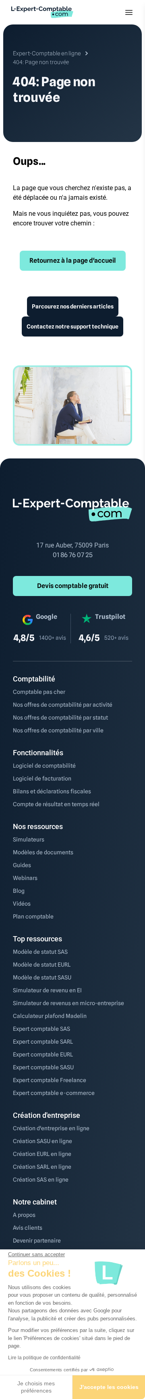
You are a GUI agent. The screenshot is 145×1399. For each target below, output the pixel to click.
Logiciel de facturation (42, 778)
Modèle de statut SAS (40, 952)
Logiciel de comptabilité (44, 765)
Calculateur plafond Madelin (50, 1016)
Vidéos (22, 903)
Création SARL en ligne (42, 1167)
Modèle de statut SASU (42, 977)
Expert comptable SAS (41, 1029)
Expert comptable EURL (43, 1054)
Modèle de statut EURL (41, 964)
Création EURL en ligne (42, 1154)
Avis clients (27, 1228)
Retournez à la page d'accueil (72, 260)
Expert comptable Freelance (49, 1080)
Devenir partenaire (37, 1240)
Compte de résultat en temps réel (56, 804)
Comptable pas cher (39, 692)
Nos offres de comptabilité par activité (62, 705)
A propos (24, 1215)
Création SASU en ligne (42, 1141)
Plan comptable (33, 916)
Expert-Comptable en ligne (47, 53)
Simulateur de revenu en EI (47, 990)
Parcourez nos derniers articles (73, 306)
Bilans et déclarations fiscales (52, 791)
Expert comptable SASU (43, 1067)
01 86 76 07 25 (73, 555)
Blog (19, 891)
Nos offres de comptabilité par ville (58, 730)
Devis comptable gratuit (72, 586)
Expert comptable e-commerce (54, 1093)
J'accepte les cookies (109, 1387)
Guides (22, 865)
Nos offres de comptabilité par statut (60, 717)
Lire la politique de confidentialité (44, 1357)
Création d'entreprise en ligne (51, 1128)
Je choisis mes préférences (36, 1387)
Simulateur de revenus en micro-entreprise (68, 1003)
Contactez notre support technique (72, 326)
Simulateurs (28, 839)
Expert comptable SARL (43, 1041)
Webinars (25, 878)
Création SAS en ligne (40, 1179)
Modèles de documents (43, 852)
